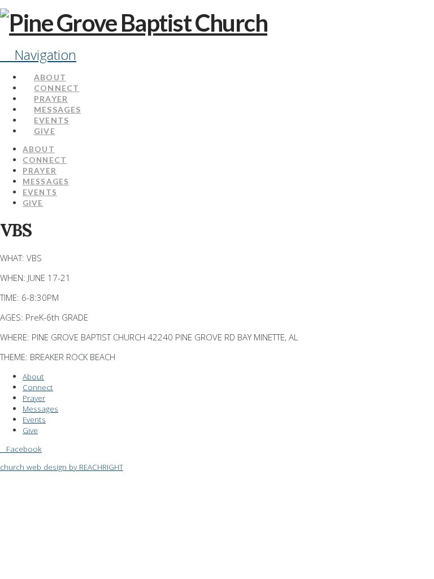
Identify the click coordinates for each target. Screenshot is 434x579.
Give (30, 430)
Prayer (34, 397)
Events (34, 419)
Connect (38, 387)
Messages (40, 408)
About (33, 376)
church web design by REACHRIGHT (61, 466)
